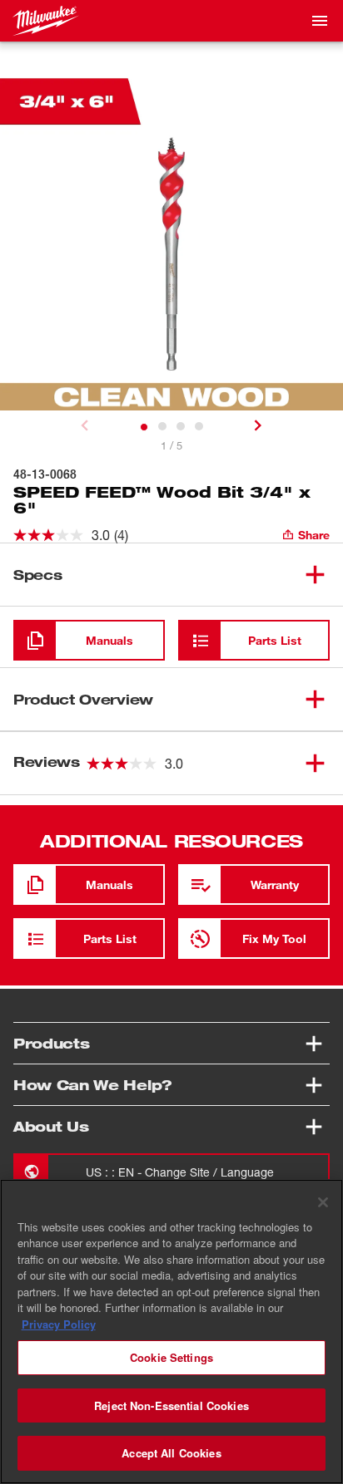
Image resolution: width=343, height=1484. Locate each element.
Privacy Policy (59, 1324)
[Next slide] (258, 425)
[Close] (323, 1202)
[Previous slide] (85, 425)
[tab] (144, 427)
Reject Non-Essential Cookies (171, 1405)
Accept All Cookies (171, 1453)
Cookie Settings (171, 1357)
